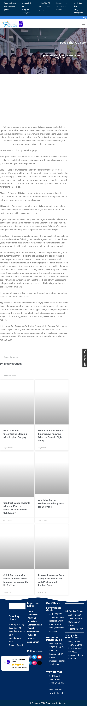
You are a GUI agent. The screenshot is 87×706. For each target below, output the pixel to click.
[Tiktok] (39, 663)
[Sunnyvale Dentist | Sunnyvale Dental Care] (12, 24)
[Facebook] (29, 657)
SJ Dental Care (74, 611)
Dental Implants (35, 625)
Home (30, 611)
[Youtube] (39, 657)
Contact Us (33, 614)
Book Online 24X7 (85, 358)
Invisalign (32, 621)
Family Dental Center (54, 609)
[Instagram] (34, 663)
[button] (15, 663)
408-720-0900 (6, 340)
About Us (32, 618)
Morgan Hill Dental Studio (54, 638)
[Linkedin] (29, 663)
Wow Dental (54, 672)
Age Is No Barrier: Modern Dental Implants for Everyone (51, 503)
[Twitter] (34, 657)
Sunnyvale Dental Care (72, 636)
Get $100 (32, 635)
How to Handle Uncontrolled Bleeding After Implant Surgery (15, 434)
